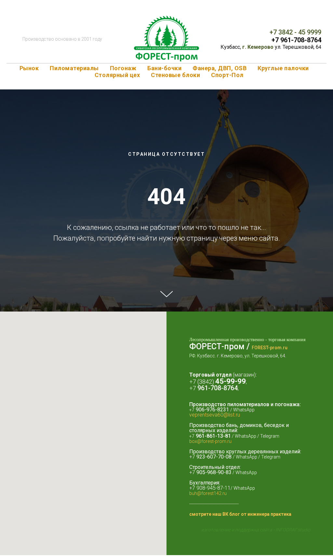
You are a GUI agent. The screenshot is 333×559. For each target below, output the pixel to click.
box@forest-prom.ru (210, 498)
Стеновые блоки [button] (175, 75)
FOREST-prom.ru (269, 405)
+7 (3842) (202, 439)
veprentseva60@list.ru (214, 472)
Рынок (29, 68)
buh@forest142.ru (208, 550)
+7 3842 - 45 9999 (295, 32)
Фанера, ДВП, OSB (219, 68)
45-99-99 (230, 439)
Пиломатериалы (74, 68)
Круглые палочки (283, 68)
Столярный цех (117, 75)
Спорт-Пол (227, 75)
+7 (276, 40)
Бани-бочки (164, 68)
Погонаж (123, 68)
